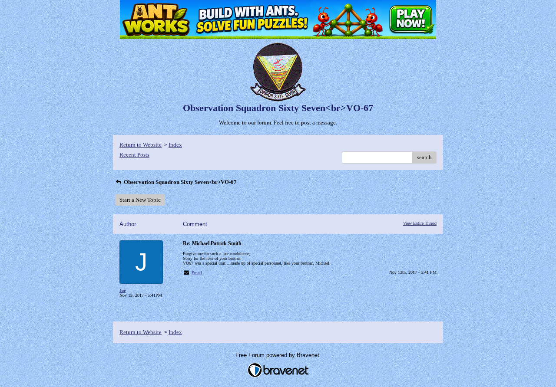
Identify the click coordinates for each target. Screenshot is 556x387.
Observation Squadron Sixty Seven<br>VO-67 (179, 182)
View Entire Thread (420, 223)
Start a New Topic (140, 200)
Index (175, 144)
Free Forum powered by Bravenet (278, 355)
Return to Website (140, 144)
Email (197, 272)
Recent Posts (134, 154)
